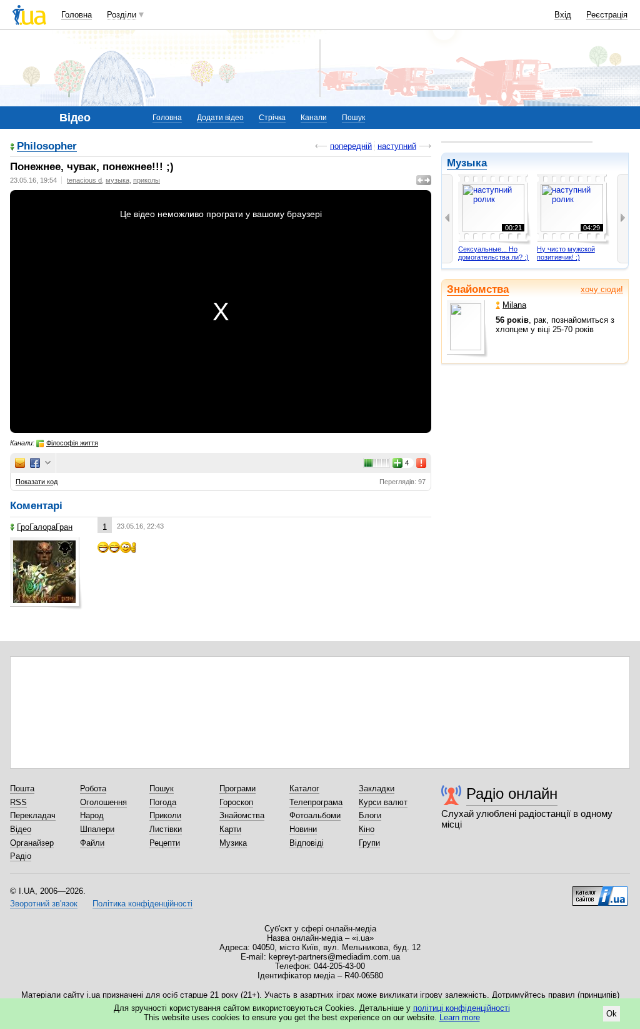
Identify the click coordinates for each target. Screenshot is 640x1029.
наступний (397, 146)
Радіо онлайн (512, 793)
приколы (146, 180)
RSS (18, 802)
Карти (230, 829)
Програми (237, 788)
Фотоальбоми (315, 815)
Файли (92, 843)
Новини (303, 829)
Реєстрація (607, 14)
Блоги (370, 815)
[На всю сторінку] (423, 180)
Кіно (366, 829)
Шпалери (97, 829)
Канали (314, 117)
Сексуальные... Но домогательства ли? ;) (493, 253)
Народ (92, 815)
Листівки (165, 829)
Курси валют (383, 802)
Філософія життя (72, 443)
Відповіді (306, 843)
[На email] (20, 463)
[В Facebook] (35, 463)
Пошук (353, 117)
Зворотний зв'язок (44, 903)
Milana (514, 305)
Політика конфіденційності (142, 903)
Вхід (562, 14)
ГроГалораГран (44, 527)
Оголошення (103, 802)
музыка (117, 180)
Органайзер (32, 843)
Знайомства (478, 289)
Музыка (467, 163)
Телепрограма (315, 802)
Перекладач (33, 815)
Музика (233, 843)
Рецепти (164, 843)
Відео (20, 829)
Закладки (376, 788)
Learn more (459, 1017)
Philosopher (47, 146)
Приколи (165, 815)
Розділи (121, 14)
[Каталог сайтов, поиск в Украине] (600, 891)
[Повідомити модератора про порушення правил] (422, 463)
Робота (93, 788)
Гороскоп (236, 802)
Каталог (304, 788)
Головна (76, 14)
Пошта (22, 788)
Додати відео (220, 117)
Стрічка (272, 117)
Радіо (20, 856)
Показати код (37, 481)
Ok (611, 1013)
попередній (351, 146)
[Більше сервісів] (48, 463)
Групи (369, 843)
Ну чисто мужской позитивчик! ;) (566, 253)
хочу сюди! (602, 289)
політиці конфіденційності (461, 1008)
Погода (162, 802)
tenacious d (84, 180)
